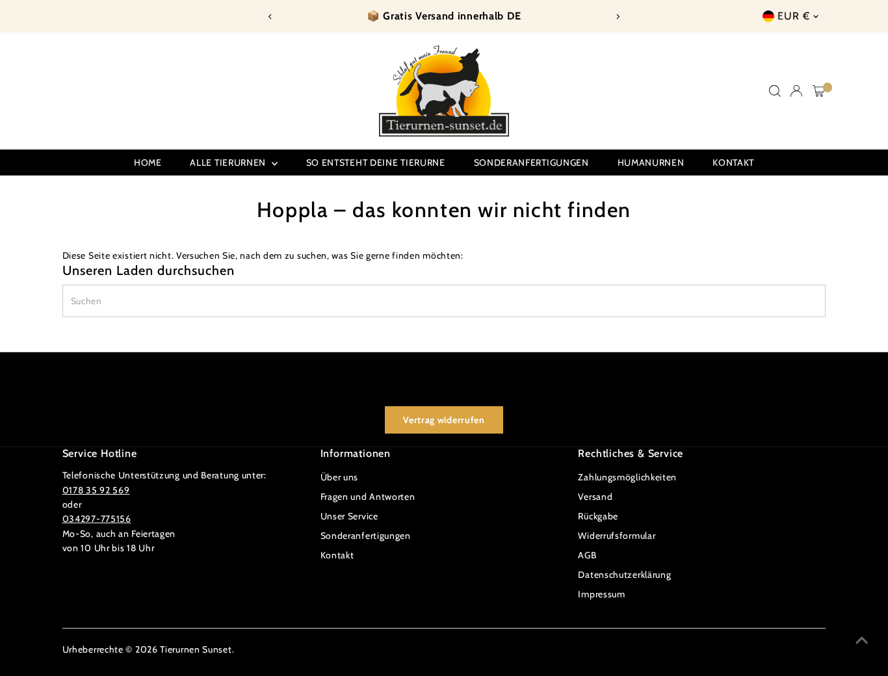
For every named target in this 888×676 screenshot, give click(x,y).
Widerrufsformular (616, 535)
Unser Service (349, 516)
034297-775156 (96, 519)
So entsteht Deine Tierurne (375, 162)
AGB (587, 555)
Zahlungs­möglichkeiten (627, 477)
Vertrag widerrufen (444, 420)
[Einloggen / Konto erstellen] (796, 91)
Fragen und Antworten (367, 496)
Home (148, 162)
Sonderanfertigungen (531, 162)
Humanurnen (651, 162)
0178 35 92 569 (96, 490)
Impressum (601, 594)
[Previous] (270, 16)
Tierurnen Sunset (195, 649)
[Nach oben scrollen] (862, 640)
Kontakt (733, 162)
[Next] (618, 16)
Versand (595, 496)
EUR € (793, 16)
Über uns (339, 477)
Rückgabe (598, 516)
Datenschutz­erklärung (624, 574)
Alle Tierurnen (229, 162)
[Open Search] (775, 91)
